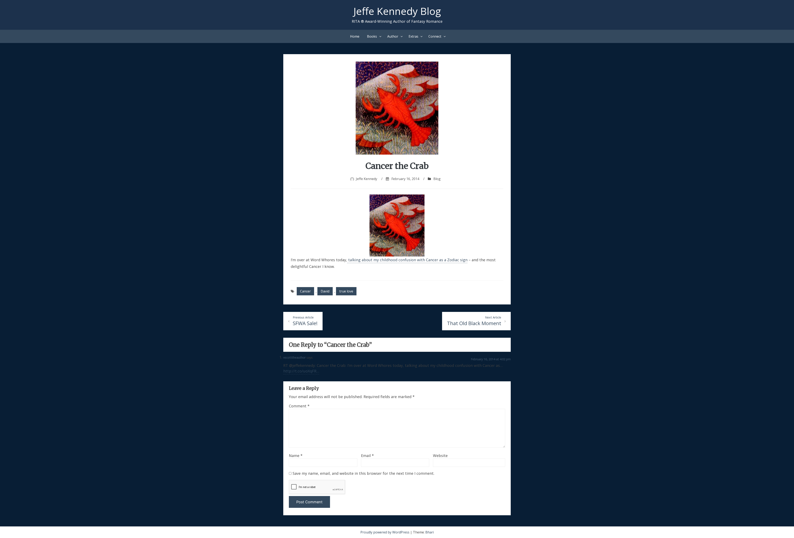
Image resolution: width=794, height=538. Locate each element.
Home (354, 36)
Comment (299, 405)
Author (392, 36)
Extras (413, 36)
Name (296, 455)
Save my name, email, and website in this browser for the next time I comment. (363, 473)
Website (440, 455)
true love (346, 291)
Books (372, 36)
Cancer (305, 291)
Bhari (429, 532)
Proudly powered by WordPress (385, 532)
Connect (434, 36)
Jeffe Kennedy (366, 179)
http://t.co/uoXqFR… (301, 371)
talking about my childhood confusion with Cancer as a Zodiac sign (407, 259)
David (325, 291)
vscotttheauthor (294, 357)
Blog (437, 179)
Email (367, 455)
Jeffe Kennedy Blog (397, 11)
